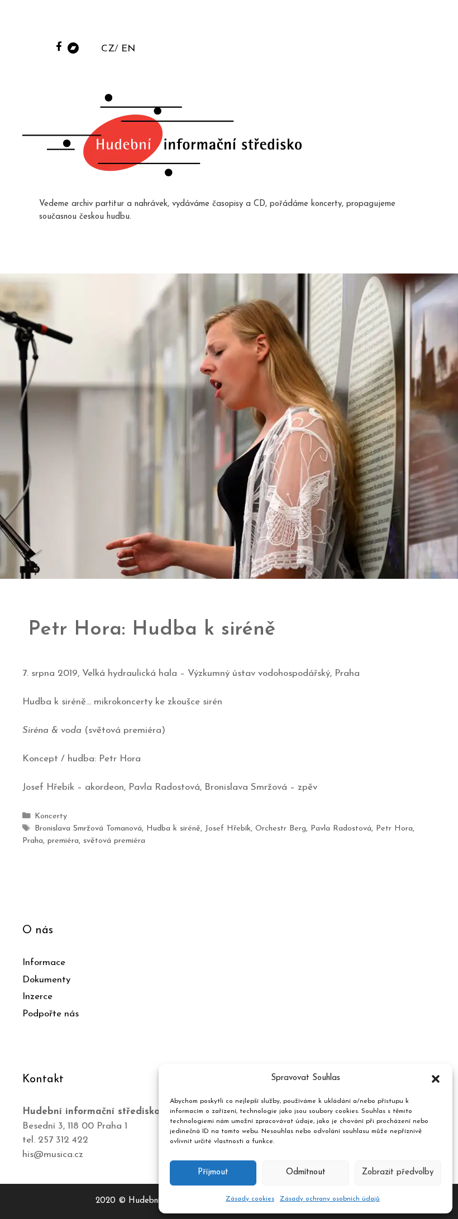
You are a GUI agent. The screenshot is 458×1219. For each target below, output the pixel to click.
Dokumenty (46, 980)
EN (128, 49)
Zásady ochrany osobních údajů (330, 1199)
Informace (43, 962)
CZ (108, 49)
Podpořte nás (50, 1014)
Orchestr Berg (280, 828)
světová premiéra (114, 841)
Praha (32, 841)
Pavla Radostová (341, 828)
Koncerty (51, 816)
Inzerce (37, 996)
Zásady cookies (250, 1199)
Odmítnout (306, 1172)
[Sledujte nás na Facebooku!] (59, 46)
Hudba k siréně (173, 828)
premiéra (63, 841)
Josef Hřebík (228, 828)
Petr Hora (394, 828)
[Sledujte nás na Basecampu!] (73, 47)
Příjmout (213, 1172)
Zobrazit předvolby (397, 1172)
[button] (435, 1078)
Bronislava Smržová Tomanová (88, 828)
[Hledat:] (364, 23)
